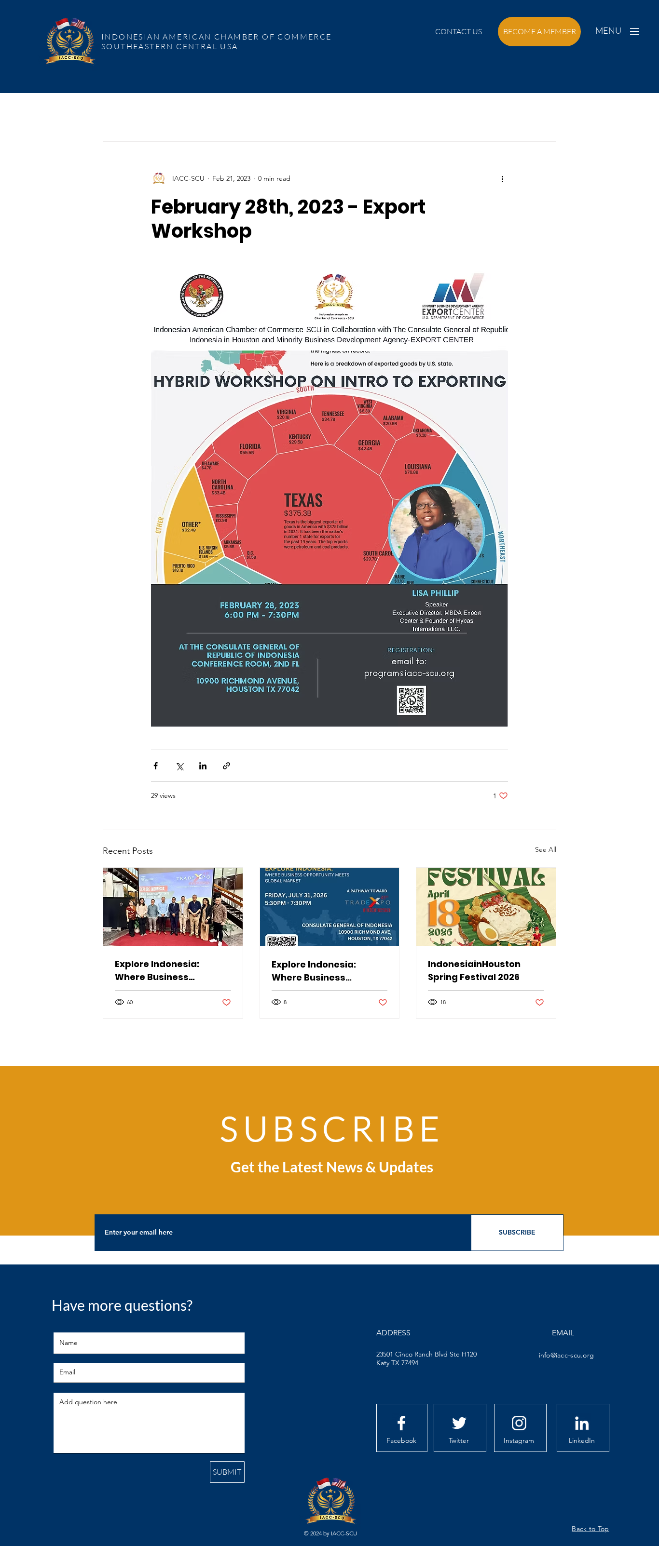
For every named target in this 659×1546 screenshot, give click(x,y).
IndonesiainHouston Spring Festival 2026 (474, 970)
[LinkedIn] (581, 1423)
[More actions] (502, 178)
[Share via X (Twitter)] (179, 765)
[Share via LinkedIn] (202, 765)
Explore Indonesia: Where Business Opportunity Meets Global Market (158, 970)
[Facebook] (401, 1423)
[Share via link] (226, 765)
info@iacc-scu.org (566, 1355)
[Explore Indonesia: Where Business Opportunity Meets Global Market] (173, 907)
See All (545, 849)
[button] (458, 31)
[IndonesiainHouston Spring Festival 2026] (486, 907)
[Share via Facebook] (155, 765)
